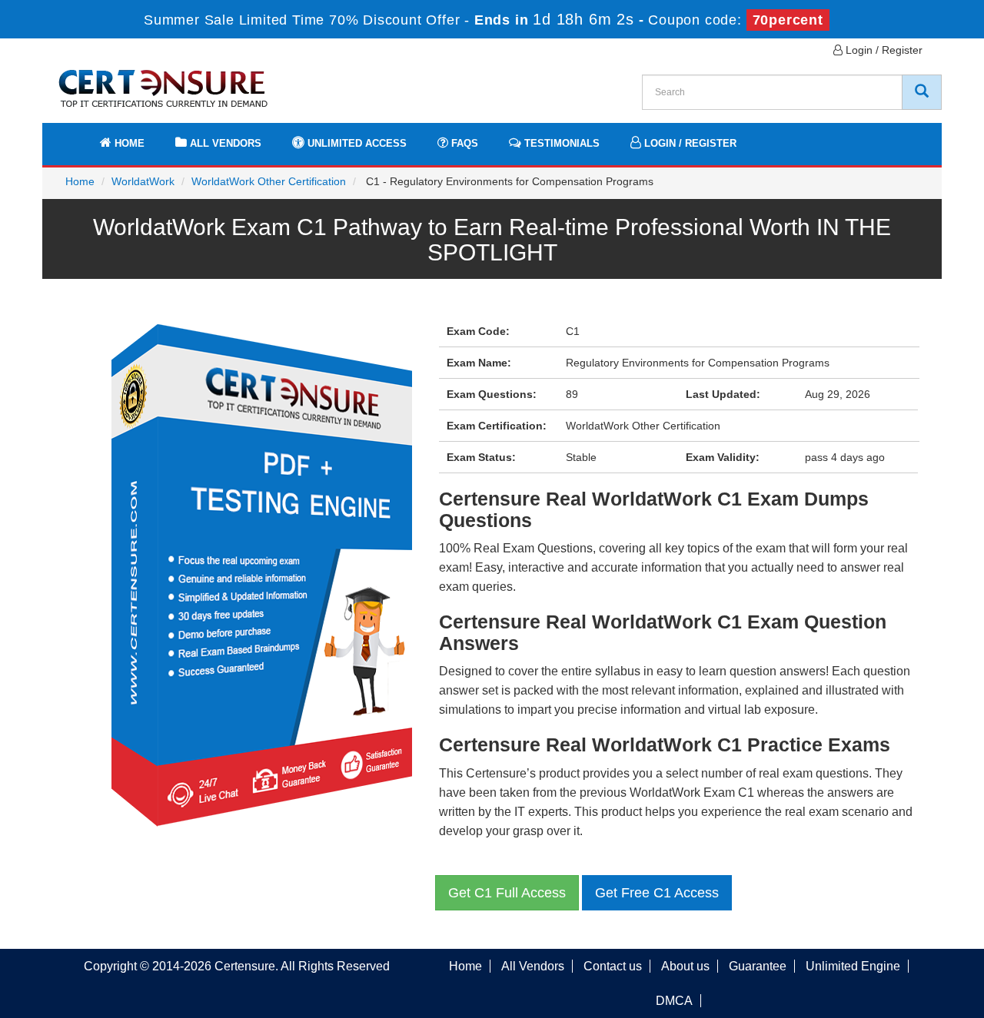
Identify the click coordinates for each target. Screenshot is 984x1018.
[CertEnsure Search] (922, 92)
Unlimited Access (355, 143)
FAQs (463, 143)
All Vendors (224, 143)
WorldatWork (143, 181)
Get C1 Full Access (507, 892)
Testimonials (560, 143)
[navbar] (73, 136)
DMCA (674, 1000)
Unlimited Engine (853, 966)
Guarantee (757, 966)
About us (685, 966)
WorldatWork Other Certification (268, 181)
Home (128, 143)
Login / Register (882, 50)
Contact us (612, 966)
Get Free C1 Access (657, 892)
